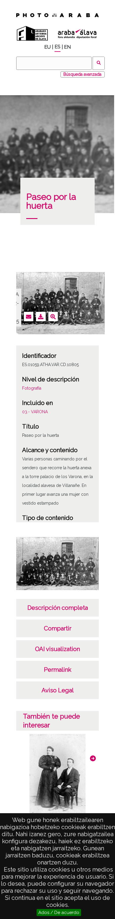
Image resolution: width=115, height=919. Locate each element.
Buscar (99, 63)
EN (67, 47)
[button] (93, 758)
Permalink (57, 669)
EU (47, 47)
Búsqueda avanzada (82, 74)
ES (57, 47)
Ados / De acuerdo (58, 912)
